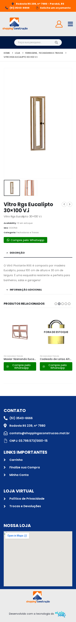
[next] (69, 204)
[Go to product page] (20, 332)
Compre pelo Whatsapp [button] (27, 240)
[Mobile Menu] (70, 24)
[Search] (56, 42)
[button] (8, 123)
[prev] (64, 204)
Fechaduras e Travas (27, 232)
